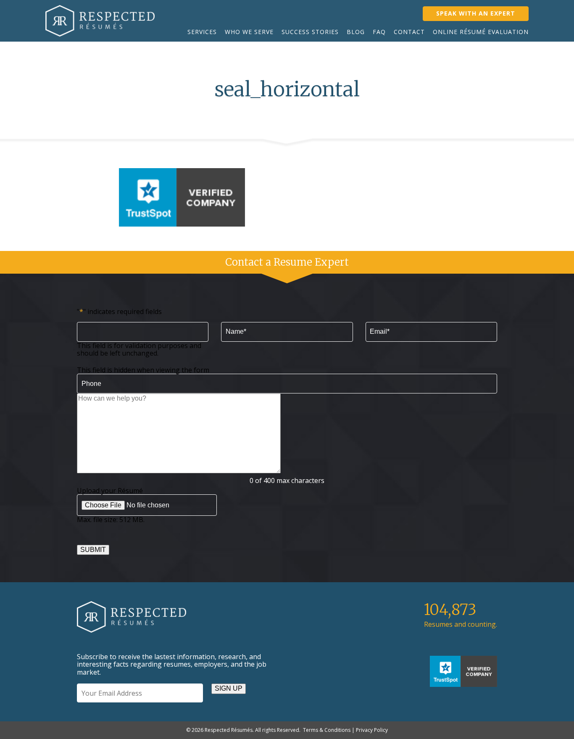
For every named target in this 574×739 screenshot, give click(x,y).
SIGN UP (228, 688)
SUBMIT (93, 549)
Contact (409, 32)
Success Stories (310, 32)
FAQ (379, 32)
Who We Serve (249, 32)
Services (202, 32)
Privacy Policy (372, 730)
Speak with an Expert (475, 13)
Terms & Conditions (326, 730)
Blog (356, 32)
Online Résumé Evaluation (481, 32)
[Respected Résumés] (100, 21)
